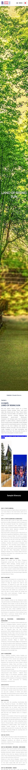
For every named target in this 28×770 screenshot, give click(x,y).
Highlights (9, 395)
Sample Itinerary (17, 395)
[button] (19, 3)
